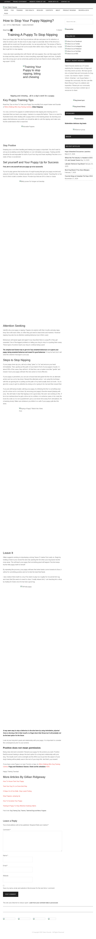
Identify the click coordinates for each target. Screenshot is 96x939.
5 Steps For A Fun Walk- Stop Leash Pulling (17, 791)
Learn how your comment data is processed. (43, 903)
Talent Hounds (47, 932)
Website (5, 876)
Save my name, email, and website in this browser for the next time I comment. (29, 888)
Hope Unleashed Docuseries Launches (77, 152)
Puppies (43, 810)
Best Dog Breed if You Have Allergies (77, 170)
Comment (7, 830)
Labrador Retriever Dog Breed (74, 164)
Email (5, 866)
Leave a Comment (27, 25)
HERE (48, 767)
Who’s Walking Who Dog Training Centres (18, 107)
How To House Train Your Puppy (13, 781)
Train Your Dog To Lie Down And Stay (15, 786)
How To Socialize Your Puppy (12, 801)
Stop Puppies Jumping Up (11, 796)
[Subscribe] (69, 29)
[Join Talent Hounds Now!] (10, 7)
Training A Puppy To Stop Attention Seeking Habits (19, 806)
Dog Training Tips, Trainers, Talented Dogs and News (25, 810)
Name (5, 855)
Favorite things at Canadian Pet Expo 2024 (79, 176)
